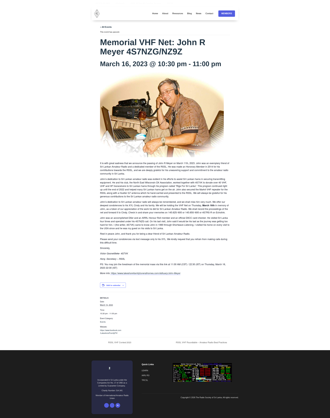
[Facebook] (225, 3)
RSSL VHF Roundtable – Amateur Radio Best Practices (202, 342)
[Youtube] (230, 3)
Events (103, 321)
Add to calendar (113, 285)
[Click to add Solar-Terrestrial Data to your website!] (202, 381)
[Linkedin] (234, 3)
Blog (189, 13)
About (165, 13)
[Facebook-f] (106, 405)
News (198, 13)
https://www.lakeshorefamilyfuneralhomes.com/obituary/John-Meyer (145, 273)
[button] (238, 3)
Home (155, 13)
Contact (209, 13)
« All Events (106, 26)
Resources (177, 13)
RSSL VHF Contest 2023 (119, 342)
